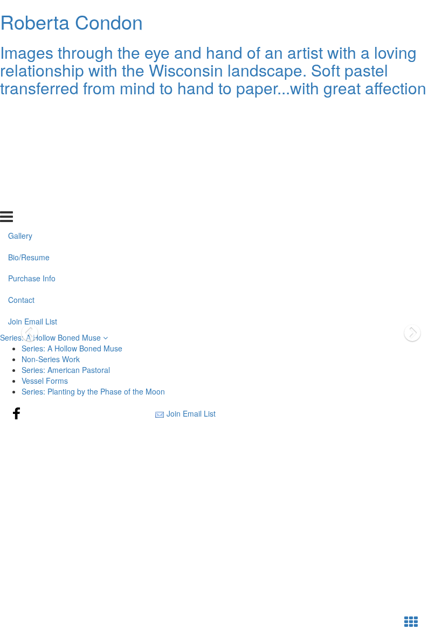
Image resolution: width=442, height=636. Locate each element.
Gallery (20, 112)
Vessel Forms (45, 380)
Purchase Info (32, 155)
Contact (21, 177)
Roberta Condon (71, 21)
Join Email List (32, 198)
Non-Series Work (51, 359)
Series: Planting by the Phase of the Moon (93, 391)
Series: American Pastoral (66, 369)
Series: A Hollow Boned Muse (51, 337)
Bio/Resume (29, 134)
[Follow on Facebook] (16, 413)
